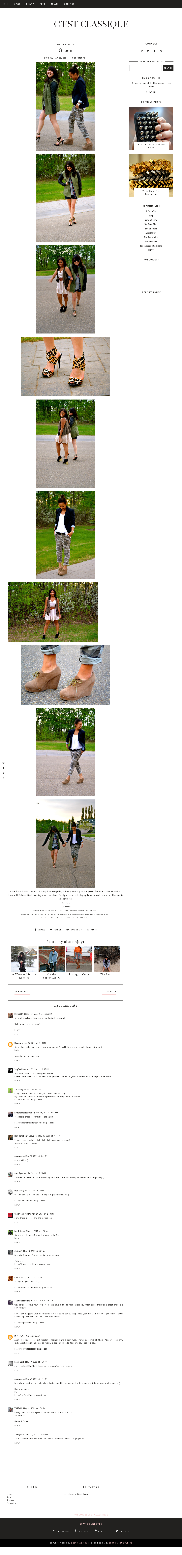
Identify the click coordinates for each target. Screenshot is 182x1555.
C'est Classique (80, 1543)
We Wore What (151, 224)
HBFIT (151, 250)
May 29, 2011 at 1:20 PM (36, 1361)
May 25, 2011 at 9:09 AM (34, 1251)
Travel (55, 4)
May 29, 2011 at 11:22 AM (28, 1335)
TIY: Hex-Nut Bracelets (151, 193)
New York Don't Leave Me (26, 1136)
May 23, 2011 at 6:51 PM (47, 1112)
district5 (18, 1251)
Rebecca (10, 1500)
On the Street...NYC (51, 976)
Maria (17, 1190)
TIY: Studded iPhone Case (151, 146)
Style (17, 4)
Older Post (109, 991)
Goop (151, 215)
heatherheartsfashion (25, 1112)
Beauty (30, 4)
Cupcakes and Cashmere (151, 246)
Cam (16, 1277)
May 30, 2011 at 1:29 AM (36, 1379)
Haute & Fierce (21, 1421)
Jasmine (10, 1494)
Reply (17, 1034)
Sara (17, 1089)
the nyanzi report (23, 1213)
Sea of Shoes (151, 228)
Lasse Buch (19, 1361)
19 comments (78, 58)
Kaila (9, 1497)
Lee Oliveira (20, 1231)
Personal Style (65, 44)
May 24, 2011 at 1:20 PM (43, 1213)
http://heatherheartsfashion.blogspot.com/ (34, 1122)
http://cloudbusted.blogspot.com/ (30, 1200)
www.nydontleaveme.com (26, 1143)
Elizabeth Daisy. (22, 1014)
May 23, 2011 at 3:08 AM (30, 1089)
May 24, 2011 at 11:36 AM (32, 1190)
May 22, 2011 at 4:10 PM (35, 1043)
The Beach (106, 974)
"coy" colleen (20, 1069)
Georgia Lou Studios (120, 1543)
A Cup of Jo (151, 211)
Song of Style (151, 220)
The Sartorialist (151, 237)
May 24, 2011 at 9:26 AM (35, 1173)
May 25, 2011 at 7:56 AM (37, 1231)
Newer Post (22, 991)
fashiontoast (151, 241)
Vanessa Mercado (22, 1300)
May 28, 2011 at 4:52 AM (42, 1300)
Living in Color (79, 974)
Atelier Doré (151, 232)
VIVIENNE (18, 1408)
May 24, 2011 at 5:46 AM (36, 1156)
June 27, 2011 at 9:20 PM (36, 1434)
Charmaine (11, 1503)
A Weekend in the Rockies (24, 976)
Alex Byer (19, 1173)
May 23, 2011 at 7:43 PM (49, 1136)
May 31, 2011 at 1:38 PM (34, 1408)
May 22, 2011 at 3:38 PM (41, 1014)
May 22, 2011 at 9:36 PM (38, 1069)
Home (6, 4)
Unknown (19, 1043)
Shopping (69, 4)
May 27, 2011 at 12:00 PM (30, 1277)
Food (42, 4)
